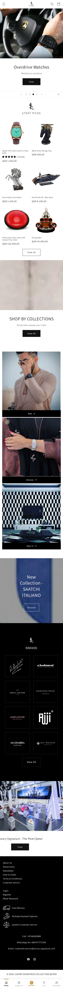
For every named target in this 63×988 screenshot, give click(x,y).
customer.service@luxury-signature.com (35, 948)
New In (30, 546)
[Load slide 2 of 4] (30, 94)
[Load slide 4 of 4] (37, 94)
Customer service (11, 882)
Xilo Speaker (37, 238)
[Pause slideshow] (60, 94)
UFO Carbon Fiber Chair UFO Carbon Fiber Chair (13, 239)
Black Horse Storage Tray (42, 151)
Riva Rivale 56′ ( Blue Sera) (42, 197)
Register (7, 894)
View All (31, 333)
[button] (4, 4)
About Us (7, 862)
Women (30, 479)
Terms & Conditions (12, 878)
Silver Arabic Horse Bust (11, 197)
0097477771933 (39, 942)
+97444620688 (34, 936)
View (31, 81)
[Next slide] (42, 94)
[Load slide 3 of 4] (33, 94)
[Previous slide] (21, 94)
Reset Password (10, 898)
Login (5, 890)
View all (31, 252)
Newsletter (8, 870)
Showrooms (9, 866)
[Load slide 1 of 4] (26, 94)
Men (30, 413)
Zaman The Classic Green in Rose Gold (15, 152)
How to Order (9, 874)
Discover (31, 607)
